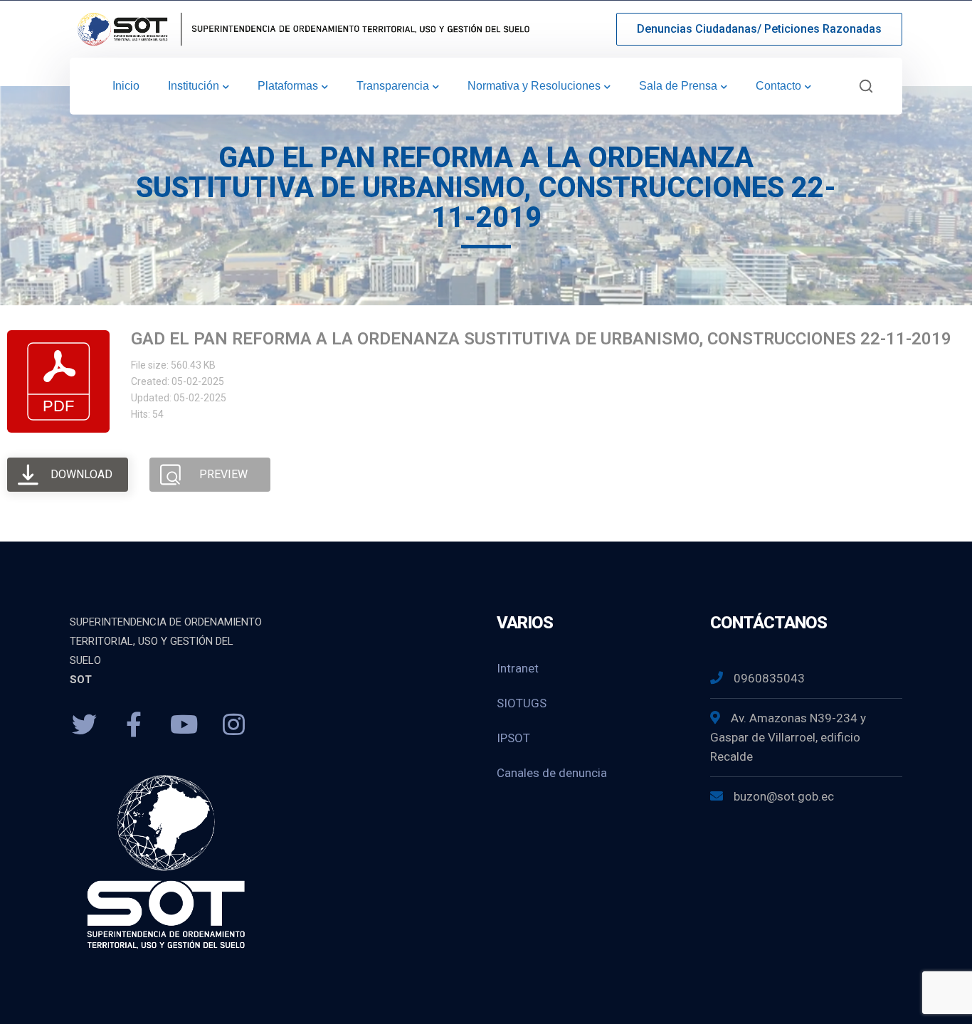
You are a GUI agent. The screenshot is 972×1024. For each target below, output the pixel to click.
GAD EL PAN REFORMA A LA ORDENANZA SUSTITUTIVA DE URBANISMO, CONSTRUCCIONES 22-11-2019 (541, 339)
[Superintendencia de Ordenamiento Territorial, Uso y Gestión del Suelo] (301, 28)
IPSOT (513, 738)
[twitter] (84, 725)
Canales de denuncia (552, 773)
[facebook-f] (134, 725)
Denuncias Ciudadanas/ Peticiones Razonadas (759, 29)
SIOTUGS (521, 703)
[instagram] (233, 725)
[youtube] (183, 725)
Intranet (518, 668)
